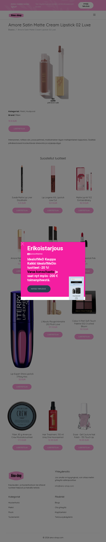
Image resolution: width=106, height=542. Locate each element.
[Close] (22, 244)
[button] (39, 288)
